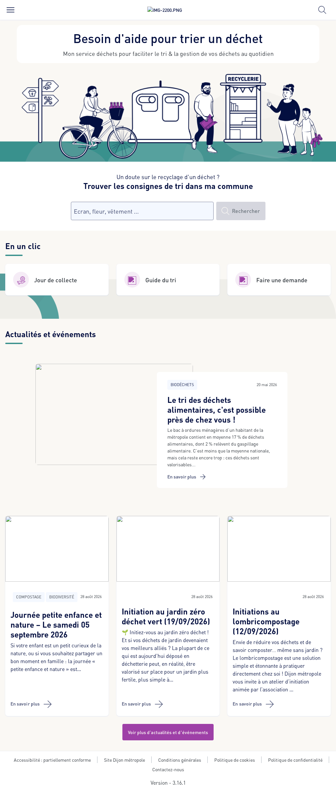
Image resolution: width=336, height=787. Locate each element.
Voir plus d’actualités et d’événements (168, 732)
